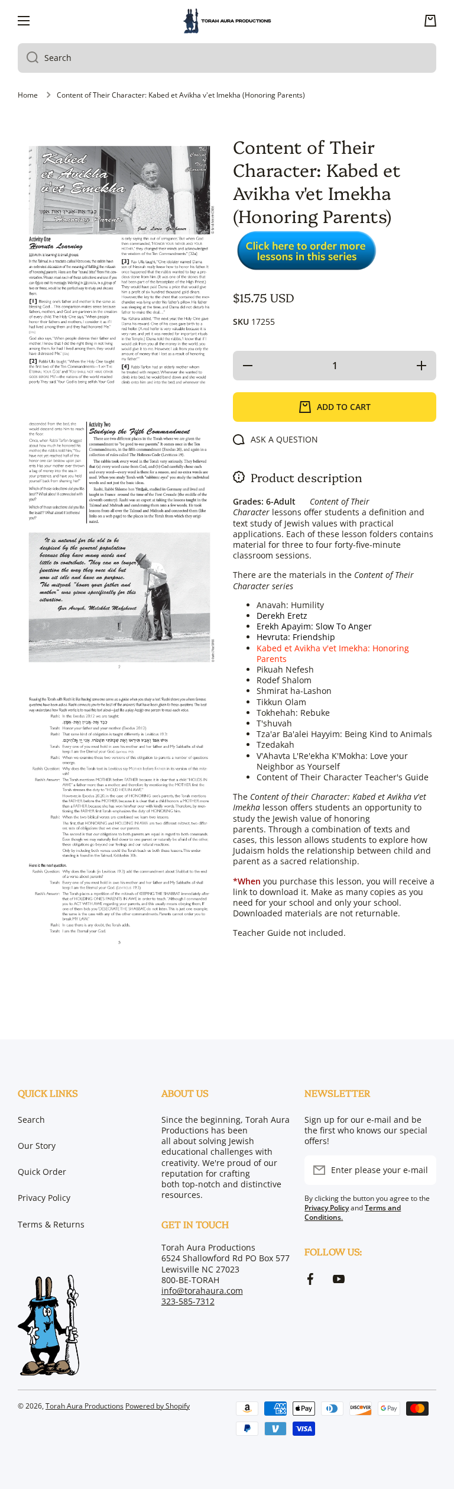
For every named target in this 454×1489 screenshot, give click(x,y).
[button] (430, 21)
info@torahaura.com (202, 1290)
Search (31, 1119)
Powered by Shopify (157, 1406)
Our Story (37, 1145)
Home (28, 95)
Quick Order (42, 1171)
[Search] (28, 58)
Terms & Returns (51, 1224)
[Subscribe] (421, 1170)
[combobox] (227, 58)
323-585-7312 (188, 1301)
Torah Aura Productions (85, 1406)
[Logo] (227, 21)
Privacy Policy (44, 1197)
